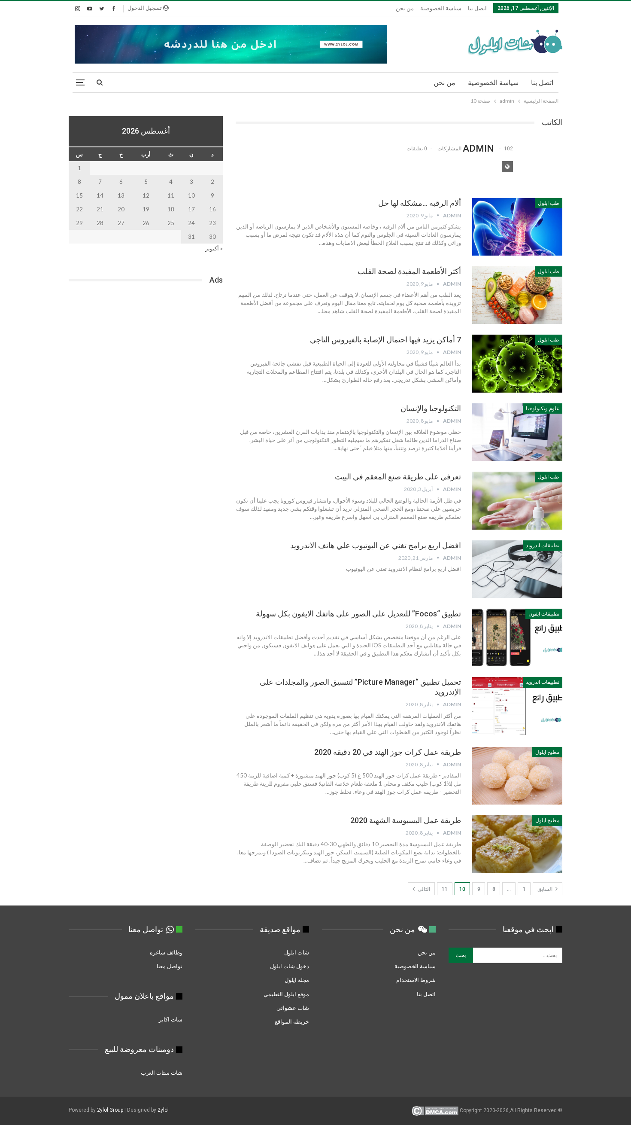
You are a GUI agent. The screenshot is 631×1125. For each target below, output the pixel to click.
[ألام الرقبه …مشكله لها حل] (517, 227)
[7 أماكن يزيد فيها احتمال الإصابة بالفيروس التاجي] (517, 363)
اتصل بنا (477, 8)
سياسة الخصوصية (440, 8)
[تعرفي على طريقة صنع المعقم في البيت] (517, 500)
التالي (423, 889)
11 (445, 889)
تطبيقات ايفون (543, 614)
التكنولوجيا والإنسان (430, 408)
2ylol (163, 1110)
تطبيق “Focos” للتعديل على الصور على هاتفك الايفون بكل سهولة (358, 613)
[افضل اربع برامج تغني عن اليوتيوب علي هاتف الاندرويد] (517, 569)
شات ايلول (296, 952)
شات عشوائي (292, 1007)
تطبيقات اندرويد (542, 546)
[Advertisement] (146, 360)
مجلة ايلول (297, 979)
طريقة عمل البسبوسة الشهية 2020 (405, 820)
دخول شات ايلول (289, 966)
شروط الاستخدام (416, 979)
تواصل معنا (169, 966)
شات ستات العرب (161, 1072)
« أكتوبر (214, 248)
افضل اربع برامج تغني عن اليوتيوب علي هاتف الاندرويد (375, 545)
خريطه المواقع (292, 1021)
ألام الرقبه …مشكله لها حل (419, 202)
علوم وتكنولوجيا (542, 408)
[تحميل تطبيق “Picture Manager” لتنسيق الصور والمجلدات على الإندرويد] (517, 706)
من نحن (405, 8)
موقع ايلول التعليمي (285, 994)
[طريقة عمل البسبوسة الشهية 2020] (517, 844)
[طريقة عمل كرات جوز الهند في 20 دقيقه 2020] (517, 776)
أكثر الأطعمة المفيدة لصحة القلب (409, 271)
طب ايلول (548, 203)
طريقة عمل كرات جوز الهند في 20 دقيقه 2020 (387, 751)
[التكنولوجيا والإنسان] (517, 432)
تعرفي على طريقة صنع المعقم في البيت (398, 476)
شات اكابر (170, 1019)
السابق (545, 889)
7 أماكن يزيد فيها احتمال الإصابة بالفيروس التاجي (385, 339)
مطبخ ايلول (547, 752)
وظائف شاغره (165, 952)
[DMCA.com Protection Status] (435, 1110)
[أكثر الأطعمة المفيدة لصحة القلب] (517, 295)
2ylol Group (110, 1110)
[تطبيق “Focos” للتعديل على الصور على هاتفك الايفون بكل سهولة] (517, 637)
